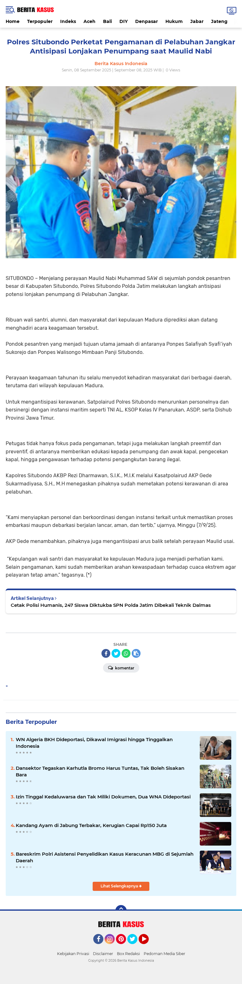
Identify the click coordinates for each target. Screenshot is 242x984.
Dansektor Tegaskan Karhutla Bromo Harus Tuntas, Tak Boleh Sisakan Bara (100, 771)
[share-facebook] (105, 653)
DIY (123, 21)
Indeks (68, 21)
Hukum (174, 21)
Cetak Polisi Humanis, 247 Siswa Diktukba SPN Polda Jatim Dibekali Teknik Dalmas (111, 605)
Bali (107, 21)
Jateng (219, 21)
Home (13, 21)
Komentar (124, 668)
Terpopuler (40, 21)
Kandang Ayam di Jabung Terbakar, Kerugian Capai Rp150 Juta (91, 825)
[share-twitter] (116, 653)
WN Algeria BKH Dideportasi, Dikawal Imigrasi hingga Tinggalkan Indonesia (94, 742)
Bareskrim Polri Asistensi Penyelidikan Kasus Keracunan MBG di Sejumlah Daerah (104, 857)
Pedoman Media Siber (164, 953)
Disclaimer (103, 953)
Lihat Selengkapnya (120, 886)
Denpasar (146, 21)
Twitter (135, 947)
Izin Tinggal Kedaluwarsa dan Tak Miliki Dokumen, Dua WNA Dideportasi (103, 797)
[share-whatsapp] (126, 653)
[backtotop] (121, 910)
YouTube (148, 947)
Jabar (197, 21)
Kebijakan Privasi (73, 953)
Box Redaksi (128, 953)
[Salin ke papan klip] (136, 653)
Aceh (89, 21)
